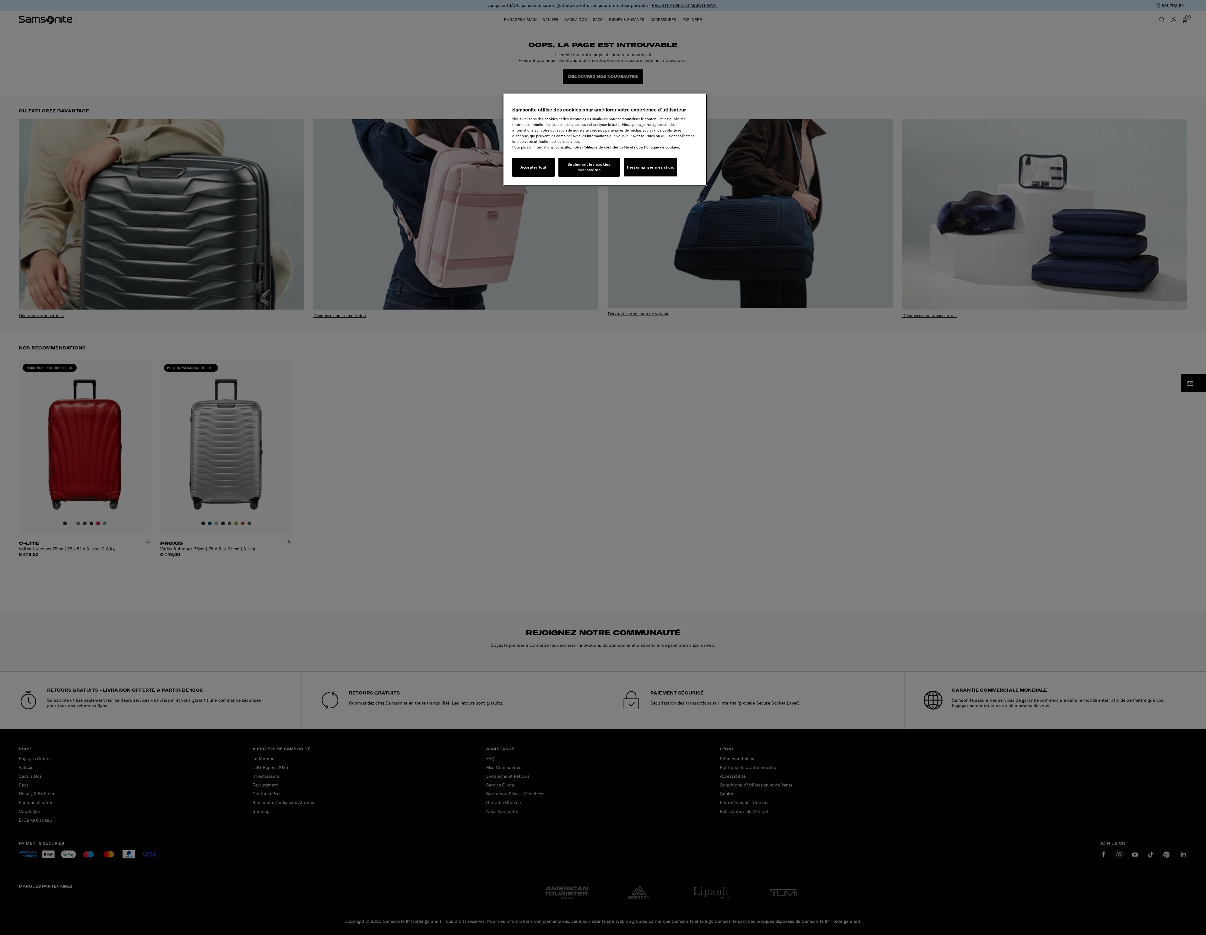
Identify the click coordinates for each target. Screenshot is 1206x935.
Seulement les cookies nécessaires (589, 167)
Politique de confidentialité (605, 147)
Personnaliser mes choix (650, 167)
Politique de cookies (661, 147)
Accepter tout (533, 167)
